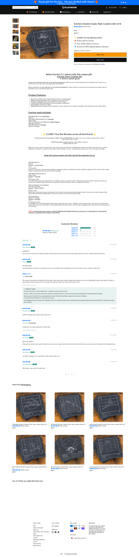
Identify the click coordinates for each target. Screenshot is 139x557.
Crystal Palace (45, 116)
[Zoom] (44, 42)
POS (61, 553)
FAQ (34, 526)
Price (75, 30)
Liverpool (50, 119)
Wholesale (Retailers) (39, 539)
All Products (26, 385)
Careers (35, 541)
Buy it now (100, 60)
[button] (78, 26)
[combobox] (25, 7)
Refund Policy (37, 545)
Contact (35, 537)
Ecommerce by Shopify (71, 553)
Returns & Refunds (38, 527)
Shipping (76, 50)
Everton (60, 82)
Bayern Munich (55, 122)
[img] (26, 244)
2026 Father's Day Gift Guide (41, 531)
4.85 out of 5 (55, 230)
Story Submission (38, 535)
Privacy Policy (37, 543)
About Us (35, 529)
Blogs (34, 533)
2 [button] (68, 374)
